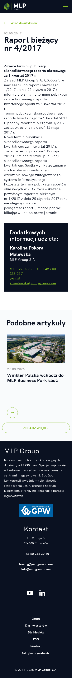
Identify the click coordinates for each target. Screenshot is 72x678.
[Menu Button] (65, 6)
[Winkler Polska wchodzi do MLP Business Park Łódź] (36, 348)
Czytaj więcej (12, 412)
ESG (36, 639)
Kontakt (36, 646)
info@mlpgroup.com (36, 569)
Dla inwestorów (36, 625)
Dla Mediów (36, 632)
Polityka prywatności (36, 653)
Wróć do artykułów (24, 23)
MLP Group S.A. (46, 669)
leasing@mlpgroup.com (36, 564)
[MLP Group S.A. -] (15, 6)
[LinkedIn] (42, 593)
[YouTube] (30, 593)
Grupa (36, 618)
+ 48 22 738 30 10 (36, 553)
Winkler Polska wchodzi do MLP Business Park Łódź (35, 377)
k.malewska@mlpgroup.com (33, 282)
